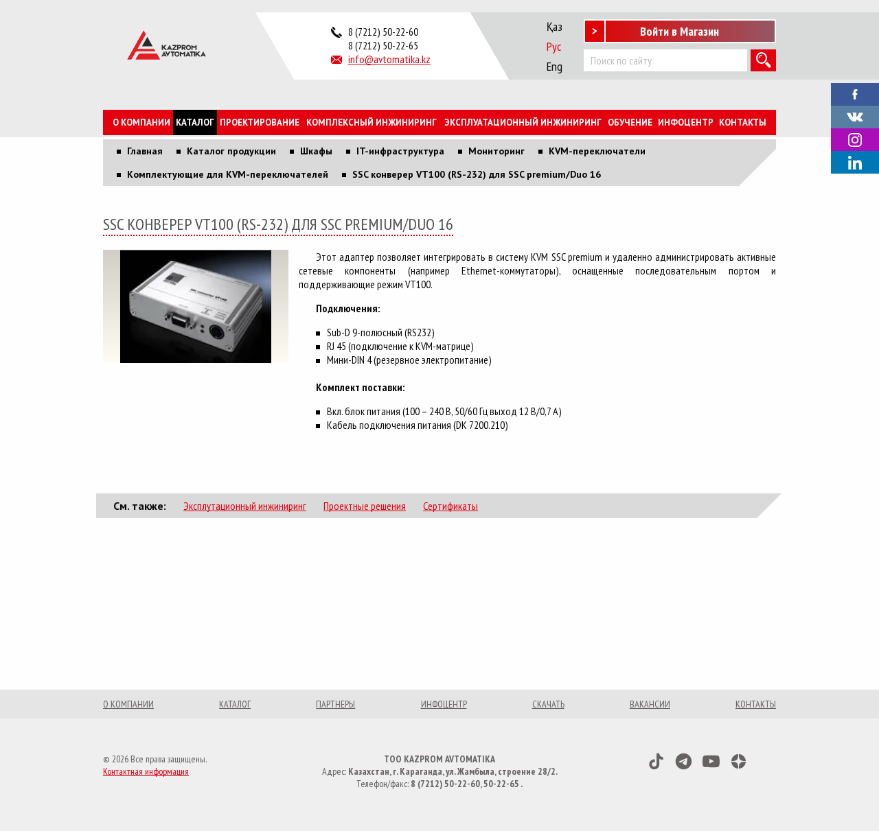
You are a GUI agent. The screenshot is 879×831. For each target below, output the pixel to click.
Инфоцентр (686, 122)
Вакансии (650, 704)
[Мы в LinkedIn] (855, 162)
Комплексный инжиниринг (371, 122)
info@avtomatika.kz (389, 59)
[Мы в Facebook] (855, 93)
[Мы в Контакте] (855, 116)
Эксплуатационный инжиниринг (523, 122)
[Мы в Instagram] (855, 139)
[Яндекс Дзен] (738, 761)
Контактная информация (146, 771)
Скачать (548, 704)
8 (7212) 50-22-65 (383, 45)
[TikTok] (656, 761)
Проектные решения (364, 506)
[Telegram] (683, 761)
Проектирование (259, 122)
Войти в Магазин (679, 31)
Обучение (630, 122)
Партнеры (335, 704)
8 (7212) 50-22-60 (383, 31)
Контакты (742, 122)
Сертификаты (450, 506)
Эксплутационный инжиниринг (244, 506)
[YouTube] (711, 761)
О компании (141, 122)
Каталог (195, 122)
